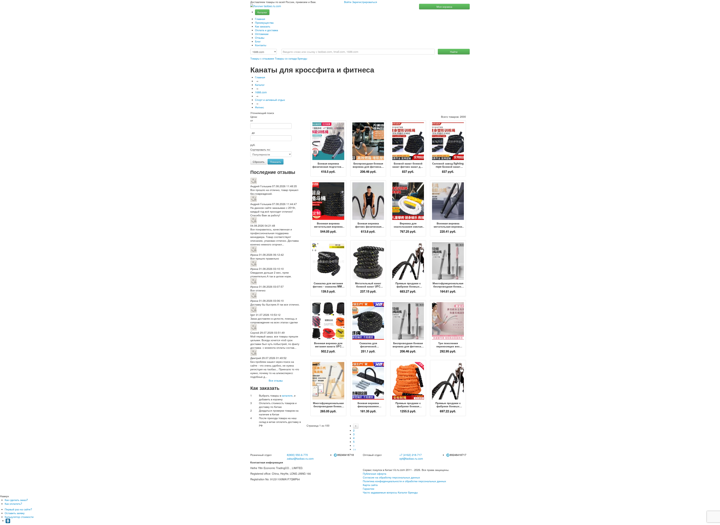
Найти (454, 52)
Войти (347, 2)
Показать (275, 162)
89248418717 (458, 455)
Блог (258, 41)
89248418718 (345, 455)
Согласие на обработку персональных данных (391, 477)
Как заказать (262, 26)
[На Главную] (265, 6)
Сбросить (258, 162)
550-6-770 (297, 455)
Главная (260, 19)
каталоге (287, 395)
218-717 (410, 455)
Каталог (262, 12)
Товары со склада (286, 58)
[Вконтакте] (8, 520)
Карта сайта (370, 485)
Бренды (302, 58)
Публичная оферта (374, 473)
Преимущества (264, 22)
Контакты (260, 45)
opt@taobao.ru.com (411, 458)
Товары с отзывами (262, 58)
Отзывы (259, 37)
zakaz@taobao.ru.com (300, 458)
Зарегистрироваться (364, 2)
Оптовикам (261, 34)
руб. (252, 145)
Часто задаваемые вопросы (380, 492)
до (252, 132)
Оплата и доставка (266, 30)
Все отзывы (276, 380)
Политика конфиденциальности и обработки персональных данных (404, 481)
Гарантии (368, 488)
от (251, 120)
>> (354, 449)
